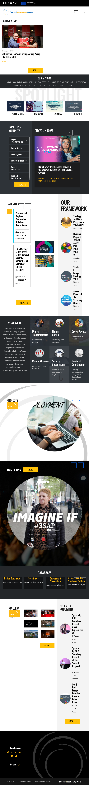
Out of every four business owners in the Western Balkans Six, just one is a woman (55, 170)
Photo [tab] (12, 618)
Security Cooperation (15, 168)
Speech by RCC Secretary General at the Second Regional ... (76, 658)
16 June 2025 (78, 228)
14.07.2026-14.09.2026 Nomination (21, 235)
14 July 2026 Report (74, 708)
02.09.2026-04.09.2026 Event (21, 280)
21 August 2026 (8, 51)
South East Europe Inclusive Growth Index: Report (76, 693)
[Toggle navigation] (76, 11)
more (4, 61)
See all (35, 70)
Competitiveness (17, 160)
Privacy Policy (25, 781)
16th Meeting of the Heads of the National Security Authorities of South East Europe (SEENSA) (22, 259)
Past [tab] (9, 410)
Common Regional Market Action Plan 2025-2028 (77, 243)
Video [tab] (12, 614)
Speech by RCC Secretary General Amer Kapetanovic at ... (77, 624)
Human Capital (16, 148)
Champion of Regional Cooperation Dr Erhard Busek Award (21, 219)
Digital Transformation (17, 140)
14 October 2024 (76, 258)
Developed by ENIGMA (43, 781)
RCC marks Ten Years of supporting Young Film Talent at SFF (21, 55)
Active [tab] (10, 406)
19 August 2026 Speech (75, 639)
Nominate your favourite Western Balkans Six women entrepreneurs (55, 179)
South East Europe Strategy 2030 (77, 273)
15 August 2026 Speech (75, 675)
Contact (14, 764)
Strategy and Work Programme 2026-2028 (78, 220)
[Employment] (54, 423)
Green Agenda (16, 154)
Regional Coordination (16, 177)
